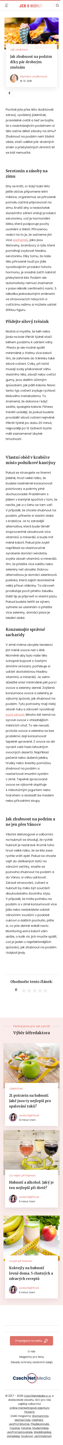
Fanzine (26, 1428)
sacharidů (20, 240)
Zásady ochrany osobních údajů (32, 1362)
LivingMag (13, 1436)
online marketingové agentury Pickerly (30, 1410)
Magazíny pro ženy (31, 1357)
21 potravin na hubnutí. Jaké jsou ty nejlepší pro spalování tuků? (30, 1100)
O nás (31, 1351)
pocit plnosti (15, 714)
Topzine (14, 1428)
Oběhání (37, 1420)
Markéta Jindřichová (33, 76)
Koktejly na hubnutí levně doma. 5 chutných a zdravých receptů (31, 1273)
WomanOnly (40, 1416)
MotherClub (22, 1420)
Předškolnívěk (40, 1424)
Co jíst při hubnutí (20, 1261)
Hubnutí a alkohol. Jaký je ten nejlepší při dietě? (31, 1185)
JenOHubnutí (43, 1436)
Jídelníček (16, 1089)
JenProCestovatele (20, 1432)
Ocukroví (27, 1436)
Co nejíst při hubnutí (22, 1175)
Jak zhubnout (19, 50)
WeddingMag (42, 1432)
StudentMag (40, 1428)
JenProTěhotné (19, 1424)
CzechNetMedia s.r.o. (37, 1396)
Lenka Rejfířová (29, 1115)
